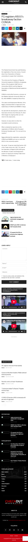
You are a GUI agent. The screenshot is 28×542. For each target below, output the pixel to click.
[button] (2, 2)
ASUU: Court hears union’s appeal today (8, 202)
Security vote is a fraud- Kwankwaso (12, 381)
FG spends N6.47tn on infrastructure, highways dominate (16, 234)
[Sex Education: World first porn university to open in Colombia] (5, 446)
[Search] (26, 2)
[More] (24, 28)
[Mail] (14, 530)
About (11, 535)
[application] (14, 302)
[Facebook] (3, 28)
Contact (16, 535)
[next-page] (5, 240)
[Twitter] (6, 28)
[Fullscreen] (24, 307)
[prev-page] (3, 240)
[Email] (21, 28)
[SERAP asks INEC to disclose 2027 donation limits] (5, 226)
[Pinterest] (10, 28)
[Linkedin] (17, 28)
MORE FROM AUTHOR (8, 213)
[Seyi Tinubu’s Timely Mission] (5, 462)
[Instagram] (9, 530)
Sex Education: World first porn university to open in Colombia (17, 445)
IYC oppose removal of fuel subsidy (12, 365)
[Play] (3, 307)
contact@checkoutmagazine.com (17, 520)
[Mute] (22, 307)
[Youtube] (22, 530)
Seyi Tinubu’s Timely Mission (18, 460)
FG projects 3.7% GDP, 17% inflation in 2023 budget (20, 203)
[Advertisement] (14, 7)
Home (3, 11)
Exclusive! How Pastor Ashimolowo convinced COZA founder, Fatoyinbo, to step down (18, 454)
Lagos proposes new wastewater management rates (17, 219)
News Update (9, 11)
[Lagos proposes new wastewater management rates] (5, 219)
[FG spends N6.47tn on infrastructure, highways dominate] (5, 234)
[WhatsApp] (13, 28)
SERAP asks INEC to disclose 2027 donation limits (18, 425)
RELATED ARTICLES (7, 210)
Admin (4, 24)
